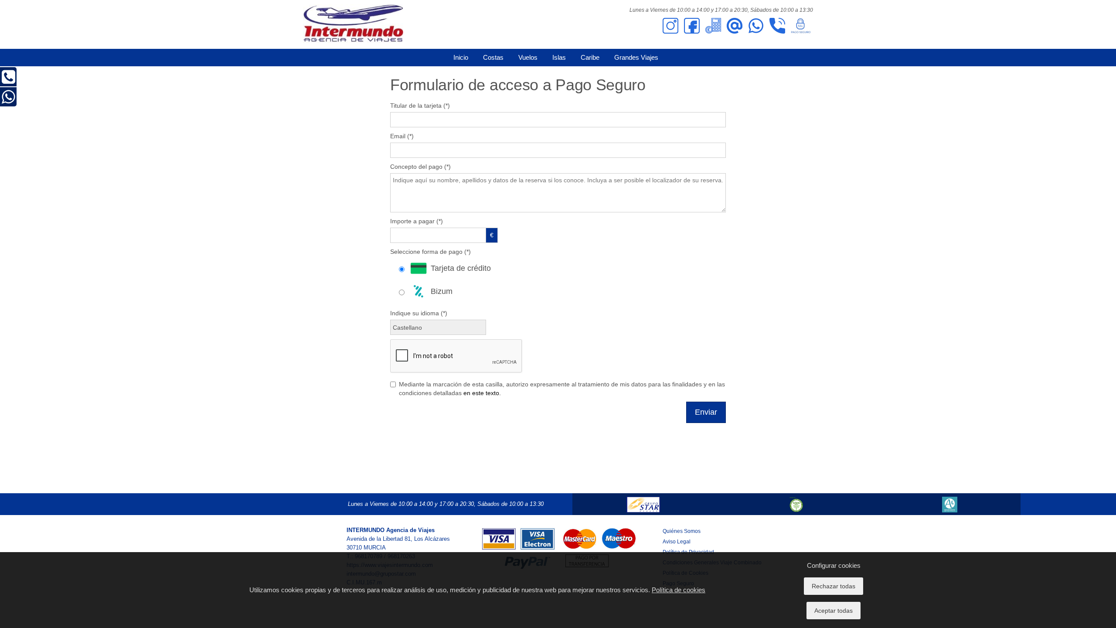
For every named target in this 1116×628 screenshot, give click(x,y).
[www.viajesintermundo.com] (353, 24)
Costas (493, 57)
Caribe (590, 57)
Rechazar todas (833, 586)
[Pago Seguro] (801, 25)
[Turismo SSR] (796, 504)
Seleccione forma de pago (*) (430, 251)
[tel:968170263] (777, 25)
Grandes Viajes (636, 57)
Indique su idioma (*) (418, 313)
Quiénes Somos (682, 531)
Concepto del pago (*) (420, 166)
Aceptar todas (833, 610)
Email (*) (402, 136)
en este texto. (482, 392)
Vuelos (528, 57)
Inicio (460, 57)
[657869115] (756, 25)
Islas (559, 57)
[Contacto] (734, 25)
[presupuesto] (713, 25)
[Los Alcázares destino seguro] (949, 504)
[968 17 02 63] (8, 81)
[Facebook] (692, 25)
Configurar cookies (834, 565)
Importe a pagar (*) (416, 221)
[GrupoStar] (643, 504)
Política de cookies (678, 590)
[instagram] (670, 25)
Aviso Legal (677, 542)
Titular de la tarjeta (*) (420, 105)
